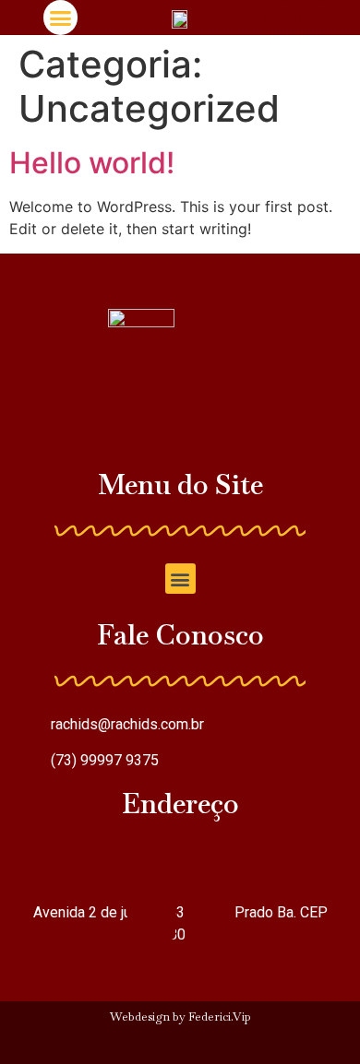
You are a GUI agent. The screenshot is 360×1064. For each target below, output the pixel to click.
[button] (60, 17)
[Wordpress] (144, 1048)
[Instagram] (282, 17)
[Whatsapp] (317, 17)
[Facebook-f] (216, 1048)
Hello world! (91, 163)
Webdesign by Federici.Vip (180, 1016)
